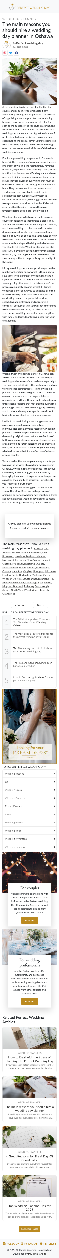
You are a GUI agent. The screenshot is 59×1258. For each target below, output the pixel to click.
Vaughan (27, 571)
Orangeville (8, 593)
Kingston (7, 586)
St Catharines (29, 578)
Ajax (40, 582)
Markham (37, 574)
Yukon (22, 567)
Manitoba (36, 552)
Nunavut (45, 559)
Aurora (6, 589)
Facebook (12, 1243)
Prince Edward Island (23, 563)
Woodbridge (31, 589)
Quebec (40, 563)
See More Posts (29, 1228)
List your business (39, 527)
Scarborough (42, 586)
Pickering (29, 586)
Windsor (7, 578)
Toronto (31, 567)
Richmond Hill (45, 578)
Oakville (17, 578)
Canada (38, 548)
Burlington (25, 574)
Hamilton (17, 571)
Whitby (6, 582)
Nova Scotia (33, 559)
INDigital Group (37, 1253)
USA (46, 548)
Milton (47, 582)
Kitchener (50, 571)
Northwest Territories (14, 559)
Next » (40, 604)
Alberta (6, 552)
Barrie (15, 574)
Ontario (6, 563)
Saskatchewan (10, 567)
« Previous (20, 604)
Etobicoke (44, 589)
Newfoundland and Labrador (30, 556)
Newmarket (17, 582)
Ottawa (6, 571)
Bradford (18, 586)
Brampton (38, 571)
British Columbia (20, 552)
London (6, 574)
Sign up (47, 523)
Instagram (31, 1243)
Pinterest (49, 1243)
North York (17, 589)
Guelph (47, 574)
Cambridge (31, 582)
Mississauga (42, 567)
